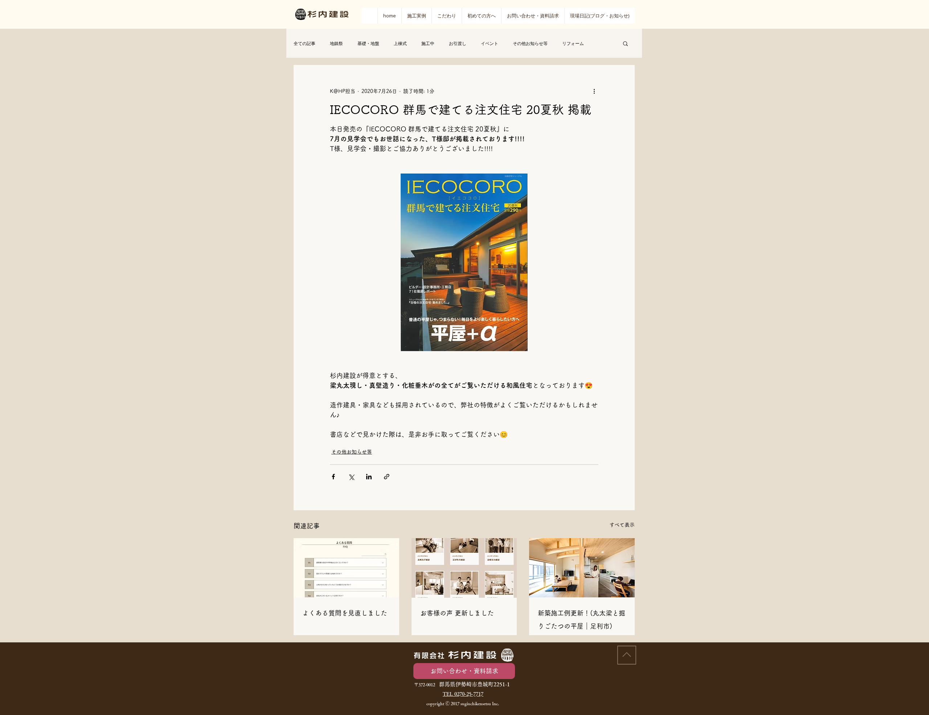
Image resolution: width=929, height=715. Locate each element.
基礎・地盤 (368, 43)
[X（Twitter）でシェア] (351, 476)
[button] (481, 16)
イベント (489, 43)
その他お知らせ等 (530, 43)
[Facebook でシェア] (333, 476)
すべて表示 (622, 524)
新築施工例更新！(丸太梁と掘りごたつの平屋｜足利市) (581, 619)
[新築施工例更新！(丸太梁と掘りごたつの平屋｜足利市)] (582, 567)
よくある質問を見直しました (344, 613)
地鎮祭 (336, 43)
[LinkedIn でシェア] (368, 476)
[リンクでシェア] (386, 476)
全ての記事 (304, 43)
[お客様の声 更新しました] (464, 568)
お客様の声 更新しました (457, 613)
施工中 (427, 43)
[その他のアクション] (594, 91)
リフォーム (573, 43)
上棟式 (400, 43)
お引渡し (457, 43)
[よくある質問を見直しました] (346, 567)
